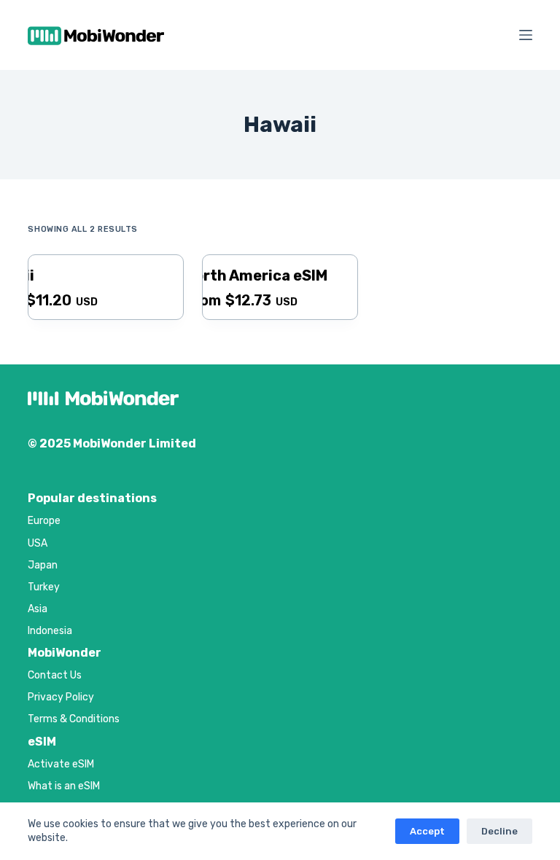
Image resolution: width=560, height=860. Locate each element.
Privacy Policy (61, 697)
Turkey (44, 587)
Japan (43, 565)
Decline (499, 831)
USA (37, 543)
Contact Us (55, 675)
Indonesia (50, 631)
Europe (44, 521)
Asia (37, 609)
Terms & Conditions (74, 719)
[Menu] (525, 35)
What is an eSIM (64, 786)
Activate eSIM (61, 764)
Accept (427, 831)
